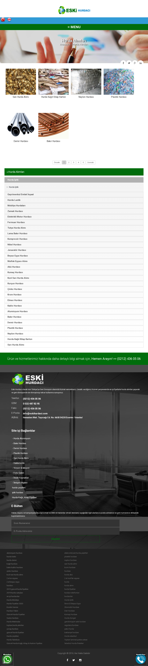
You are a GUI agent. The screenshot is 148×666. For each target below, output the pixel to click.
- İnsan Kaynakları (20, 477)
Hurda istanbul (70, 636)
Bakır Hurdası (53, 141)
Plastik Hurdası (118, 97)
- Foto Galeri (18, 473)
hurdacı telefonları (71, 593)
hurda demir (12, 560)
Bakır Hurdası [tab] (14, 317)
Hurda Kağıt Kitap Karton (53, 97)
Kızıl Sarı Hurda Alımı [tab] (18, 278)
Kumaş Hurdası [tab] (15, 272)
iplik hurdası (17, 492)
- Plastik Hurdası (20, 453)
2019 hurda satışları (15, 593)
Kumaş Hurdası (70, 614)
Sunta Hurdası (12, 618)
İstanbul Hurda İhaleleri (74, 643)
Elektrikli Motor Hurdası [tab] (20, 216)
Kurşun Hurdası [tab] (15, 283)
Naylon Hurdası (86, 97)
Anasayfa (65, 44)
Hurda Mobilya (13, 600)
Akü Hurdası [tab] (14, 267)
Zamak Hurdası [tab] (15, 211)
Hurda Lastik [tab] (14, 200)
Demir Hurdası (21, 141)
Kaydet (55, 538)
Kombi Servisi (12, 607)
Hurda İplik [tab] (13, 180)
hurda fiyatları (70, 589)
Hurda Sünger (70, 618)
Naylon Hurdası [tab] (15, 333)
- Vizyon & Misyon (20, 468)
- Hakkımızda (18, 463)
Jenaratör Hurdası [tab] (17, 250)
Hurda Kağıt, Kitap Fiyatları (24, 497)
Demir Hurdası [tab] (15, 322)
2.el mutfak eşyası (71, 578)
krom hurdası (69, 567)
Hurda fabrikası (13, 640)
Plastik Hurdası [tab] (15, 328)
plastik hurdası (70, 557)
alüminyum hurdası (14, 553)
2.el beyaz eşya (13, 582)
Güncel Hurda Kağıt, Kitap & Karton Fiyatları (24, 643)
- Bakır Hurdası (19, 443)
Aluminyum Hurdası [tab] (18, 311)
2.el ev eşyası (12, 578)
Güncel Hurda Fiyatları (16, 614)
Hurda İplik (13, 187)
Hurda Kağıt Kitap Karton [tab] (20, 339)
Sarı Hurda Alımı (21, 97)
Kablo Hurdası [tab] (15, 305)
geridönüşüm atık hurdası (75, 622)
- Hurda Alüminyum (21, 438)
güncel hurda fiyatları (15, 632)
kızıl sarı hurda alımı (15, 575)
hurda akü (68, 575)
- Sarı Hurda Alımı (20, 458)
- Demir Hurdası (19, 448)
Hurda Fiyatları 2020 (15, 604)
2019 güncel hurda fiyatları (17, 589)
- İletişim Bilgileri (19, 482)
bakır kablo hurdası (15, 567)
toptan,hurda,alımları (15, 625)
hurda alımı (69, 585)
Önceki (57, 162)
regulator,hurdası (71, 625)
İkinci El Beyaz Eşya (72, 604)
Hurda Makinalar (13, 622)
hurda (66, 582)
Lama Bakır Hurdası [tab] (17, 233)
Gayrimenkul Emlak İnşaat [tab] (21, 194)
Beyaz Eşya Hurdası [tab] (18, 255)
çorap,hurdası (12, 629)
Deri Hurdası (69, 611)
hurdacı (10, 585)
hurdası (67, 571)
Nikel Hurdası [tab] (14, 244)
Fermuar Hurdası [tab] (16, 222)
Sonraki (90, 162)
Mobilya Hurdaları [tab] (16, 205)
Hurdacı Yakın (12, 611)
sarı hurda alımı (70, 564)
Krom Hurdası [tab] (14, 294)
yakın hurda (69, 629)
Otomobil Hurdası (71, 607)
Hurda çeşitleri (13, 636)
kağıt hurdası (12, 564)
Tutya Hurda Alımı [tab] (17, 228)
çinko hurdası (12, 571)
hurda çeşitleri (18, 487)
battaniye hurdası (71, 632)
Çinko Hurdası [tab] (15, 289)
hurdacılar (68, 596)
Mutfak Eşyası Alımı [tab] (17, 261)
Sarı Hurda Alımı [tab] (16, 344)
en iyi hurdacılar (13, 596)
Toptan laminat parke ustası (75, 640)
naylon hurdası (70, 560)
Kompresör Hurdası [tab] (17, 239)
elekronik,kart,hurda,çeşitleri (76, 553)
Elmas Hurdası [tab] (15, 300)
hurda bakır (11, 557)
